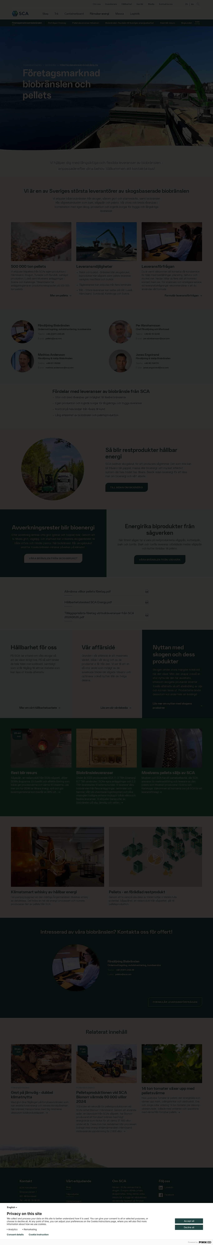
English (11, 1207)
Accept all (189, 1221)
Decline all (189, 1227)
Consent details (15, 1234)
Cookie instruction (39, 1234)
